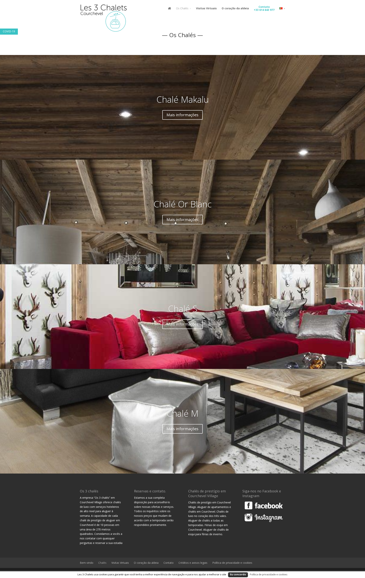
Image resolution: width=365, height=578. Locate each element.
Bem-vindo (86, 562)
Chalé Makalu (182, 99)
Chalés (102, 562)
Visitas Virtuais (206, 8)
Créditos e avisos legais (193, 562)
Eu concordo (238, 574)
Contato (168, 562)
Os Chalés (182, 8)
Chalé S (182, 308)
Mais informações (182, 114)
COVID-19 (9, 31)
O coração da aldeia (235, 8)
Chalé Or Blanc (183, 204)
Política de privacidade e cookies (232, 562)
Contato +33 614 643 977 (264, 8)
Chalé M (182, 413)
